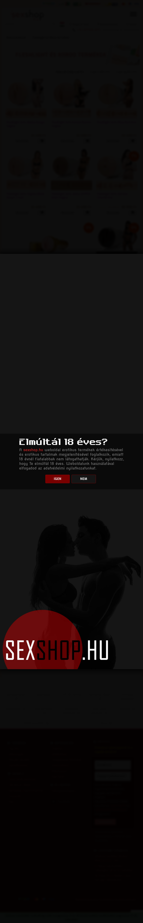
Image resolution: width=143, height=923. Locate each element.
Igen (57, 479)
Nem (83, 479)
